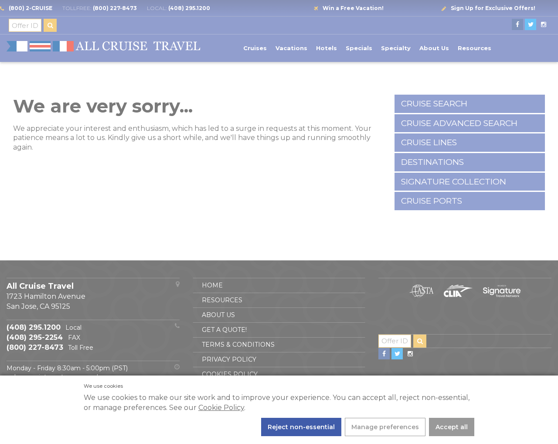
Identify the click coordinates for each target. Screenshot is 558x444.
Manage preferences (385, 427)
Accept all (452, 427)
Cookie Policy (221, 407)
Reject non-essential (301, 427)
